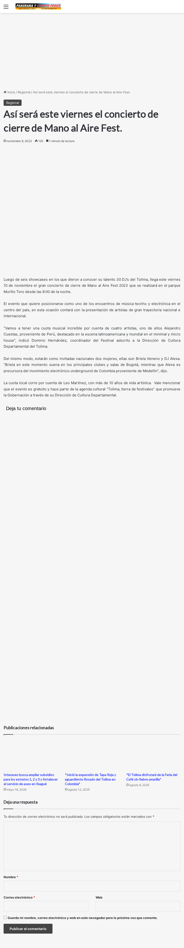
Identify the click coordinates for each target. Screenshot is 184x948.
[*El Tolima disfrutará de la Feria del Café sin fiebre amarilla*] (153, 754)
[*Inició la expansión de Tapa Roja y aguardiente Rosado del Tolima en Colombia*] (92, 754)
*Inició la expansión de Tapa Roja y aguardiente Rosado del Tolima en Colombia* (90, 779)
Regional (24, 92)
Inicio (10, 92)
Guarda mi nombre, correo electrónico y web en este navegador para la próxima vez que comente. (83, 918)
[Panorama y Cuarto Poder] (38, 6)
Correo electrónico (19, 897)
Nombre (11, 877)
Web (99, 897)
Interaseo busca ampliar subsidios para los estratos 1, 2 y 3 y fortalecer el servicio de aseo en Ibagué (31, 779)
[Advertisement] (92, 51)
